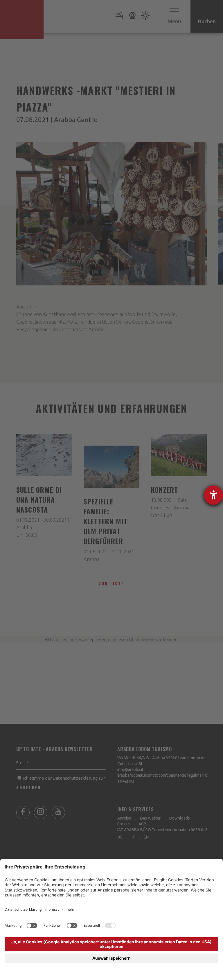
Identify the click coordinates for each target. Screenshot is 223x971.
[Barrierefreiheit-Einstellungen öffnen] (213, 495)
